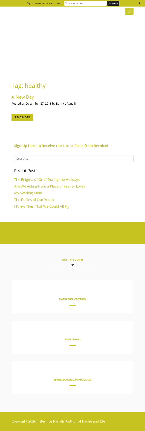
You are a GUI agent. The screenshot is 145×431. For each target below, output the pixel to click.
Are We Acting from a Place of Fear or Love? (49, 186)
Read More (22, 117)
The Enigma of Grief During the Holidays (47, 179)
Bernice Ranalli (66, 104)
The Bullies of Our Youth (34, 199)
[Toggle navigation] (129, 11)
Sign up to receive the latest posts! (43, 3)
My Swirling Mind (28, 193)
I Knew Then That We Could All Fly (41, 206)
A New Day (22, 97)
